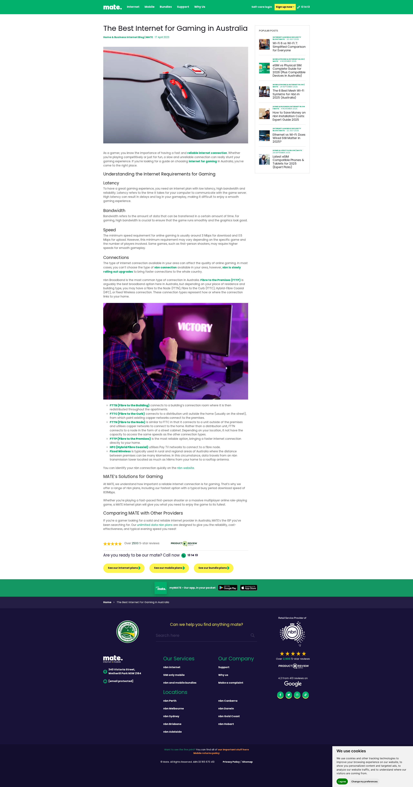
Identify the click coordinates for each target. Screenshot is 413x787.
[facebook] (280, 695)
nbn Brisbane (172, 724)
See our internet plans (123, 568)
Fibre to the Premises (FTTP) (220, 280)
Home (107, 602)
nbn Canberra (227, 701)
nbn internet (171, 667)
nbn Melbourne (173, 709)
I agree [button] (342, 781)
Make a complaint (230, 683)
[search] (252, 636)
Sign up (284, 7)
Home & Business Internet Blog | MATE (128, 37)
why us (199, 7)
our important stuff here (233, 750)
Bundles (166, 7)
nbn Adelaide (172, 732)
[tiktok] (305, 695)
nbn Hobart (226, 724)
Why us (223, 675)
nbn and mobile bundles (179, 683)
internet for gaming (203, 161)
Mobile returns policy (206, 753)
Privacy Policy (231, 762)
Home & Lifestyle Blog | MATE (287, 150)
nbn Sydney (171, 716)
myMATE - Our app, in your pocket (192, 588)
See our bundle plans (212, 568)
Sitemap (247, 762)
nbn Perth (169, 701)
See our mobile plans (168, 568)
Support (223, 667)
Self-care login (262, 7)
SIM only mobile (174, 675)
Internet (133, 7)
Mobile (150, 7)
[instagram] (297, 695)
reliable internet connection (207, 153)
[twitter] (289, 695)
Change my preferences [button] (364, 781)
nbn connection (165, 267)
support (183, 7)
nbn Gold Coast (229, 716)
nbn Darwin (226, 709)
